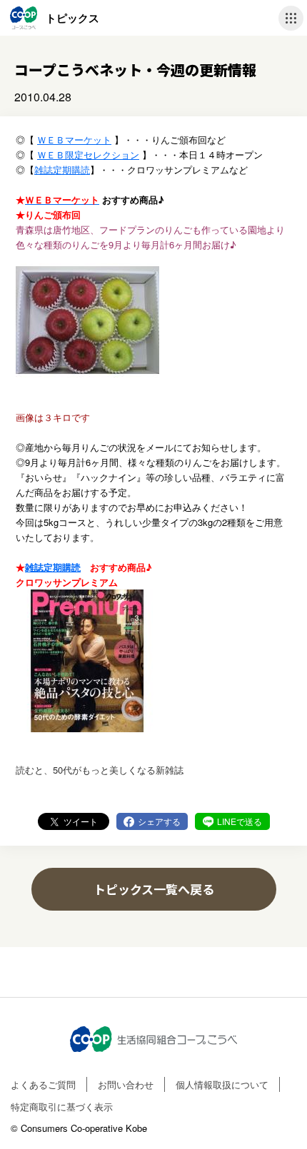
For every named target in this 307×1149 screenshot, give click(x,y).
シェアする (159, 821)
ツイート (81, 821)
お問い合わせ (126, 1084)
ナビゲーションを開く (290, 18)
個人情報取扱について (222, 1084)
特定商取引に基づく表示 (62, 1106)
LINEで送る (239, 821)
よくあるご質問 (43, 1084)
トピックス (72, 18)
